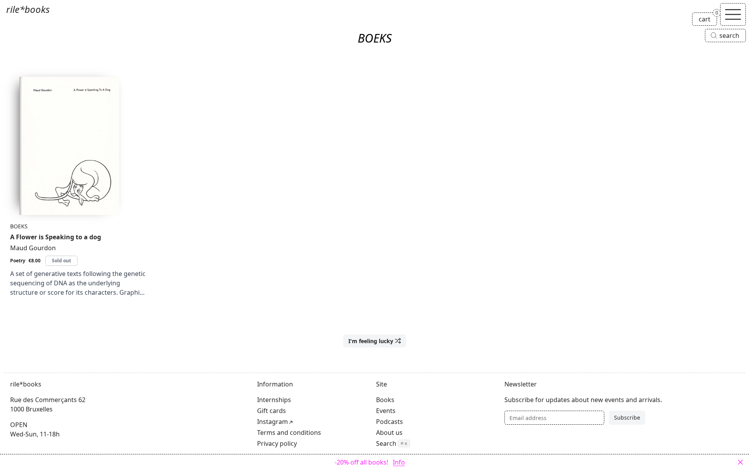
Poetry (17, 260)
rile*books (28, 9)
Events (386, 410)
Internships (274, 399)
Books (385, 399)
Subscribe (627, 417)
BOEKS (19, 226)
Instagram (272, 421)
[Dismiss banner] (740, 462)
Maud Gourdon (33, 248)
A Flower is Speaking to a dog (55, 237)
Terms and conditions (289, 432)
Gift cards (271, 410)
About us (389, 432)
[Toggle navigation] (733, 14)
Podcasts (389, 421)
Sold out (61, 260)
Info (399, 462)
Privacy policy (277, 443)
